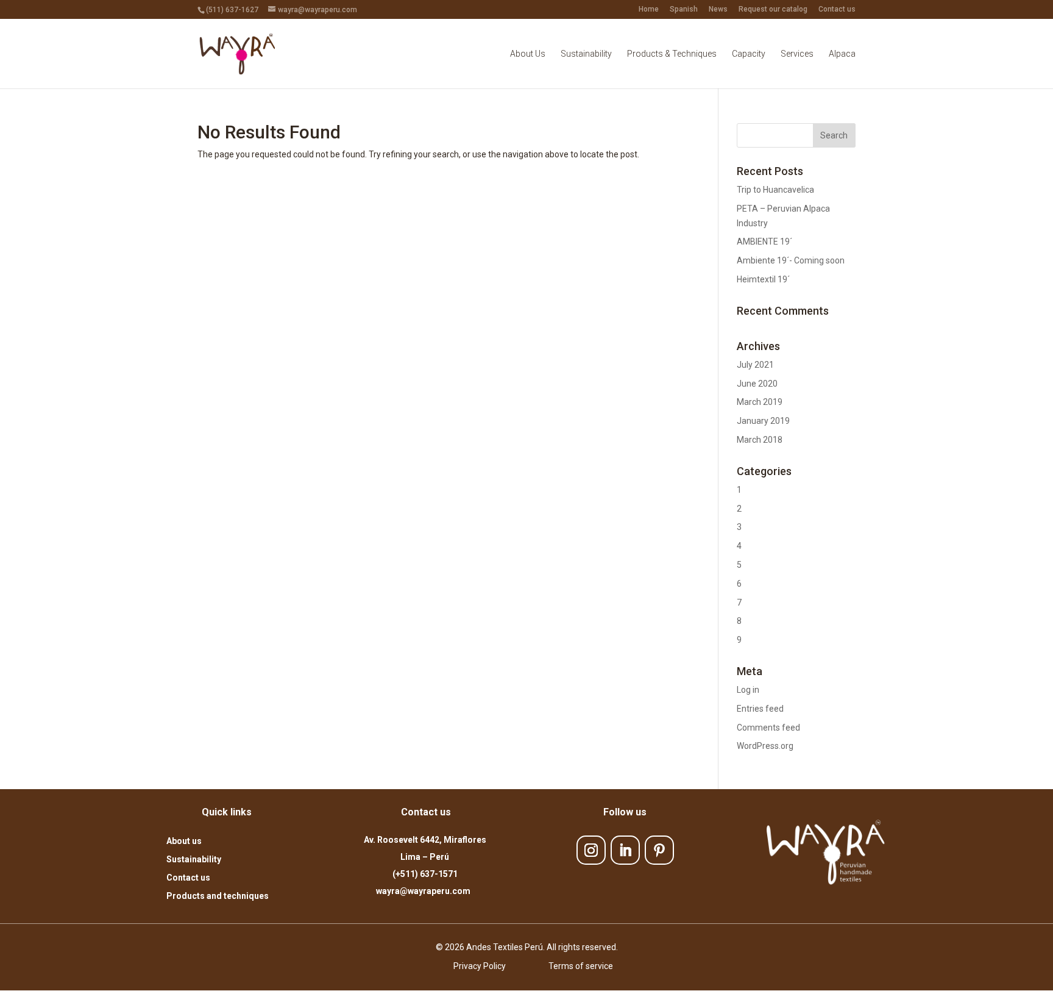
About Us (527, 54)
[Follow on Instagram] (591, 850)
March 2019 (759, 402)
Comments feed (768, 727)
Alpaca (842, 54)
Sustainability (586, 54)
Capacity (748, 54)
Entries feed (760, 709)
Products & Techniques (672, 54)
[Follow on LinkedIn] (625, 850)
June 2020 (757, 383)
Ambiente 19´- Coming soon (791, 260)
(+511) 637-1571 (425, 874)
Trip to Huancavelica (775, 190)
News (718, 9)
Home (649, 9)
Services (797, 54)
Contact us (837, 9)
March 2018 (759, 440)
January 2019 (763, 421)
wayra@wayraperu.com (425, 891)
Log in (748, 690)
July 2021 (755, 365)
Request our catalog (773, 9)
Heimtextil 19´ (763, 279)
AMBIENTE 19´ (764, 241)
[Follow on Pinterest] (659, 850)
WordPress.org (765, 746)
